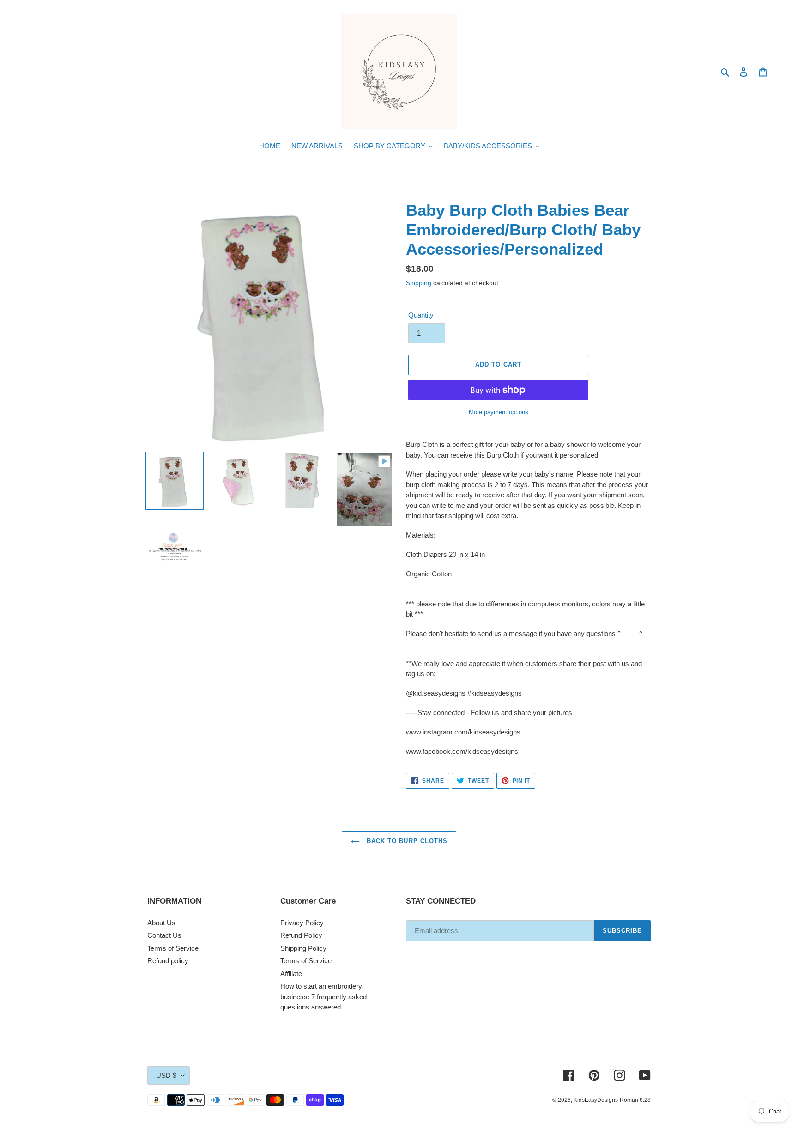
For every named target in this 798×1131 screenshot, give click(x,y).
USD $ (166, 1075)
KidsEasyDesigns (596, 1100)
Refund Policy (301, 935)
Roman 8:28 (635, 1100)
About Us (161, 923)
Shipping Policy (303, 948)
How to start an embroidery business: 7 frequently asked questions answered (323, 996)
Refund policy (167, 961)
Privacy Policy (302, 923)
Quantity (421, 315)
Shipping (418, 283)
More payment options (498, 412)
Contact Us (164, 935)
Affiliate (291, 974)
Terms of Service (173, 948)
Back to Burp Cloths (405, 841)
